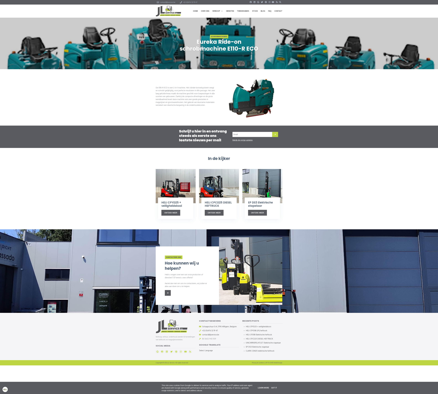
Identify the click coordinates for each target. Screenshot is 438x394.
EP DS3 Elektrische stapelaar (257, 347)
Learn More (263, 388)
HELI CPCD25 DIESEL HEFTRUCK (259, 339)
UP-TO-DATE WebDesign (273, 363)
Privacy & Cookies (258, 363)
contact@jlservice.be (210, 334)
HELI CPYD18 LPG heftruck (256, 330)
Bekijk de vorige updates (242, 140)
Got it (274, 388)
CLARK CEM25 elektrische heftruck (260, 351)
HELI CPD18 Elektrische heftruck (259, 334)
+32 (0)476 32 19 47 (210, 330)
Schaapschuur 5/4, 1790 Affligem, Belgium (219, 326)
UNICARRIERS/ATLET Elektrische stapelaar (263, 343)
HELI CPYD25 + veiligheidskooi (258, 326)
